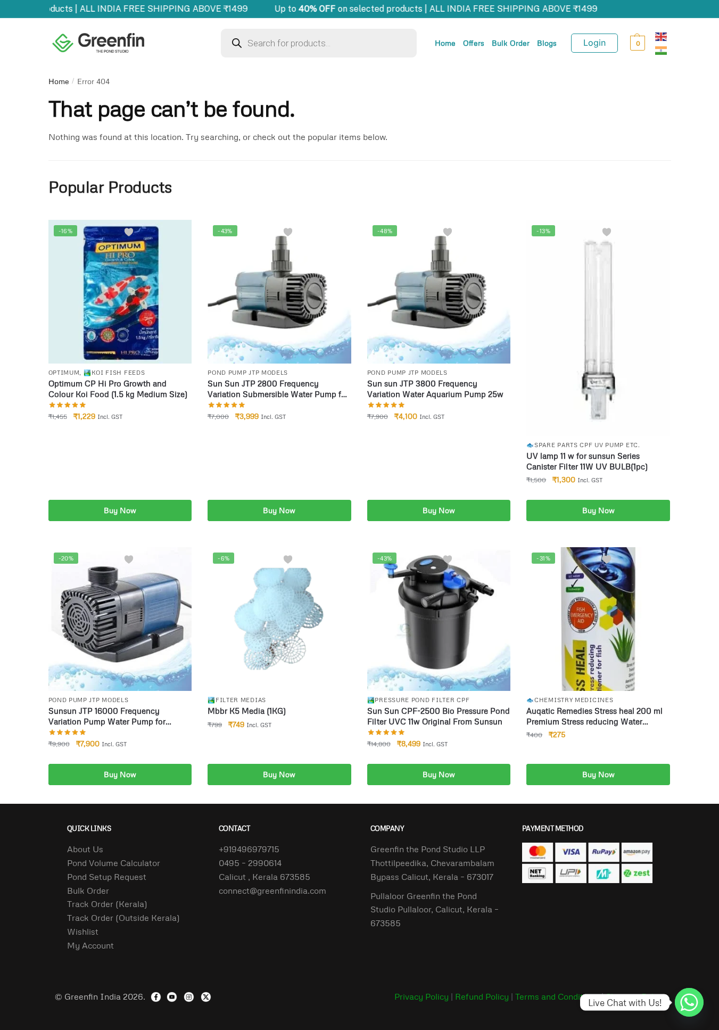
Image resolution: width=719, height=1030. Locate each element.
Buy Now (120, 510)
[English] (661, 35)
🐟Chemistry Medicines (569, 699)
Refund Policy (482, 996)
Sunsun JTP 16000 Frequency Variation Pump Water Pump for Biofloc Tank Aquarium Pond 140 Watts (120, 716)
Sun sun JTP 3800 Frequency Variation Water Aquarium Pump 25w (435, 388)
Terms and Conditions (557, 996)
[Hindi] (661, 49)
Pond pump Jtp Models (248, 372)
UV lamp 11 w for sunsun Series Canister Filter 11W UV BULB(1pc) (587, 461)
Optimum (64, 372)
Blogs (547, 42)
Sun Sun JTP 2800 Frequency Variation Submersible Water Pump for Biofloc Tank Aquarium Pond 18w (278, 388)
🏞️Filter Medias (237, 699)
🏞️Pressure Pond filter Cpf (418, 699)
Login (594, 42)
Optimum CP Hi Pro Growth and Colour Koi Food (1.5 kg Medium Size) (117, 388)
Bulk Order (511, 42)
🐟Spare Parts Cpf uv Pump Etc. (583, 444)
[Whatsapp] (689, 1002)
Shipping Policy (635, 996)
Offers (473, 42)
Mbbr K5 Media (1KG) (247, 710)
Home (445, 42)
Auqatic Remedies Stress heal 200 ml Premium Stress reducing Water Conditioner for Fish (594, 716)
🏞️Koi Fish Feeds (114, 372)
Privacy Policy (421, 996)
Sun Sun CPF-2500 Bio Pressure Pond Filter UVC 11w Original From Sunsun (438, 716)
